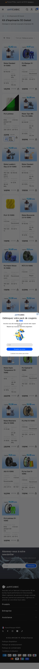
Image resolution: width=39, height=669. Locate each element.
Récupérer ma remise (19, 349)
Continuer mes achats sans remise (19, 353)
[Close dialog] (37, 314)
